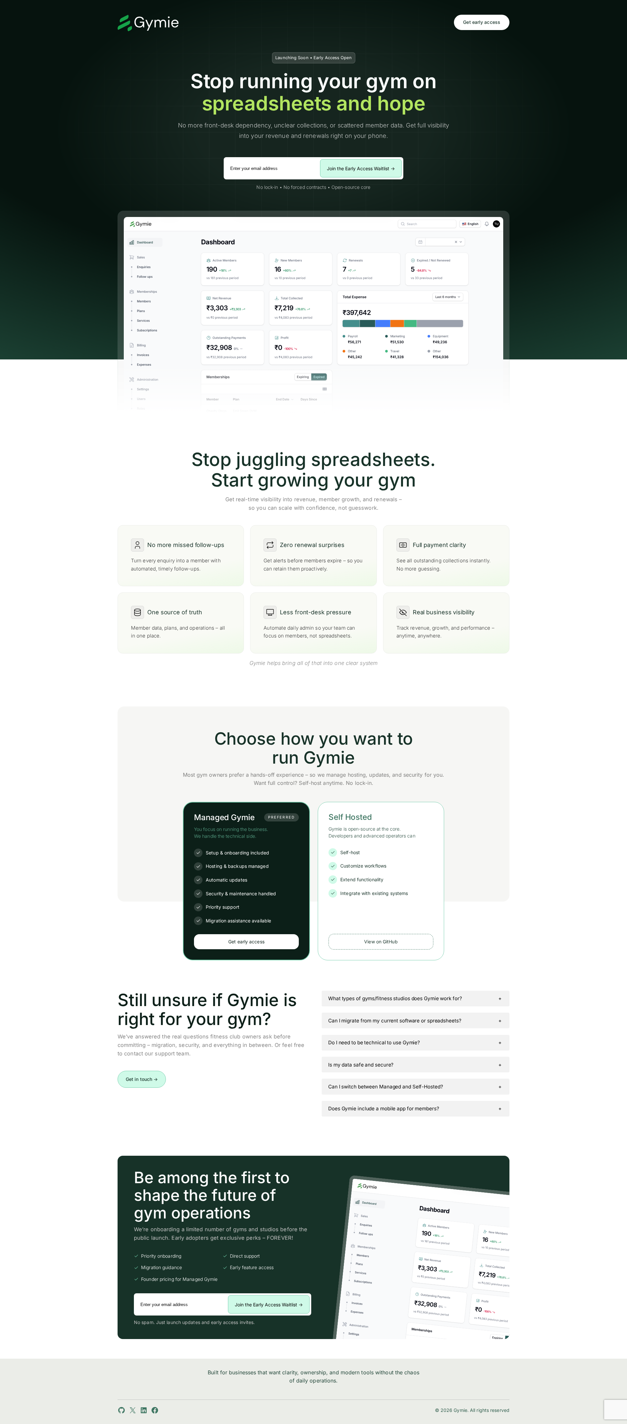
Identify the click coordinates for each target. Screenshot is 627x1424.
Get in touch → (142, 1079)
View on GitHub (380, 941)
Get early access (481, 22)
